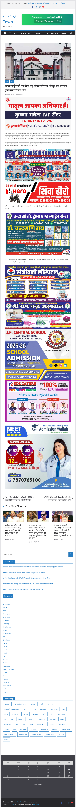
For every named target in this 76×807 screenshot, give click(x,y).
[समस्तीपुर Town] (5, 33)
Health (5, 630)
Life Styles (6, 643)
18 (48, 773)
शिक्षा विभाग (23, 729)
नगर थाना (25, 714)
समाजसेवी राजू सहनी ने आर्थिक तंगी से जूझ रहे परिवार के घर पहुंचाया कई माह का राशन (24, 572)
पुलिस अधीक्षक (61, 714)
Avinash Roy (19, 94)
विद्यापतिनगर (62, 724)
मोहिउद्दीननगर (7, 724)
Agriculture (6, 604)
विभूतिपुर (6, 729)
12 (59, 769)
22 (18, 776)
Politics (5, 656)
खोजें (71, 554)
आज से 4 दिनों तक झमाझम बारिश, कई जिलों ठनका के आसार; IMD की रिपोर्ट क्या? (23, 589)
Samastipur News (20, 704)
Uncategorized (7, 686)
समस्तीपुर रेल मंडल (36, 734)
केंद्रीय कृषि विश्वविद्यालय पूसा (11, 709)
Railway (5, 659)
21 (8, 776)
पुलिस (52, 714)
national (7, 704)
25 (48, 776)
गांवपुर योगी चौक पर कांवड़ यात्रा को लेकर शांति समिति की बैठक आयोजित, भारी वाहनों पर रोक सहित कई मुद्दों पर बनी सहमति (33, 567)
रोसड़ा (31, 724)
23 (28, 776)
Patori (5, 653)
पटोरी (44, 714)
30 (28, 779)
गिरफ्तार (34, 709)
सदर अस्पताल (44, 729)
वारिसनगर (51, 724)
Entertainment (7, 627)
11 (48, 769)
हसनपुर (6, 739)
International (7, 633)
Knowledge (6, 640)
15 (18, 773)
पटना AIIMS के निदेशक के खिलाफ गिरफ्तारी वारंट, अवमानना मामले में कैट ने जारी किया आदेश (56, 498)
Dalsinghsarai (7, 614)
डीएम (63, 709)
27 (69, 776)
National (36, 33)
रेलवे (24, 724)
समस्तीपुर (54, 729)
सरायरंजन (61, 734)
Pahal (45, 33)
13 (69, 769)
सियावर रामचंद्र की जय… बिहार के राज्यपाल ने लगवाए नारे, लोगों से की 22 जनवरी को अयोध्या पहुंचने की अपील (62, 530)
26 (59, 776)
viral (4, 689)
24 (37, 776)
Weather (5, 692)
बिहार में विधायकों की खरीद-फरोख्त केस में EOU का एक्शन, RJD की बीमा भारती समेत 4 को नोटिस (19, 498)
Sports (5, 673)
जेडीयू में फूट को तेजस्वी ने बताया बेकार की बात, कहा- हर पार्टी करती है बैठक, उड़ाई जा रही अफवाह (13, 530)
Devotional (6, 617)
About (63, 33)
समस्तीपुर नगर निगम (9, 734)
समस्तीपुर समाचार (50, 734)
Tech (4, 676)
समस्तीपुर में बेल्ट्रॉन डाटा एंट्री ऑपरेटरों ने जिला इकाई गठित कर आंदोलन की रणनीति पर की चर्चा (26, 578)
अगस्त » (40, 784)
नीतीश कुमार (36, 714)
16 (28, 773)
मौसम (17, 724)
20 (69, 773)
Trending (6, 682)
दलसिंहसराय (15, 714)
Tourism (5, 679)
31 (37, 779)
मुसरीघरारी (53, 719)
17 (37, 773)
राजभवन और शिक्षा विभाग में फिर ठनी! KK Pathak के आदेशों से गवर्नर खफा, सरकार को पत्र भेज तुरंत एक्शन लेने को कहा (37, 531)
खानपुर (25, 709)
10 (37, 769)
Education (6, 620)
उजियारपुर (33, 704)
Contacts (54, 33)
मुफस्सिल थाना (42, 719)
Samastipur (25, 33)
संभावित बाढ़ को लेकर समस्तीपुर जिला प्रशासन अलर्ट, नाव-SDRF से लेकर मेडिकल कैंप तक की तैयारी (28, 584)
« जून (35, 784)
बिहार (12, 719)
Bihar (16, 33)
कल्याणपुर (50, 704)
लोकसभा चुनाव (41, 724)
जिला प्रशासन (54, 709)
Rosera (5, 663)
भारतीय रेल (31, 719)
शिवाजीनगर (33, 729)
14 (8, 773)
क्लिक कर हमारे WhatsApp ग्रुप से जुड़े (48, 21)
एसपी (42, 704)
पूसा (5, 719)
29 (18, 779)
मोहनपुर (62, 719)
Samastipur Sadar (9, 669)
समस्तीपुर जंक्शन (66, 729)
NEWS (12, 81)
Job (4, 637)
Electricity (6, 624)
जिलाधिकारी (43, 709)
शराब (14, 729)
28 (8, 779)
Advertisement (7, 601)
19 (59, 773)
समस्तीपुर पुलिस (23, 734)
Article (5, 607)
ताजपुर (6, 714)
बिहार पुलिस (21, 719)
